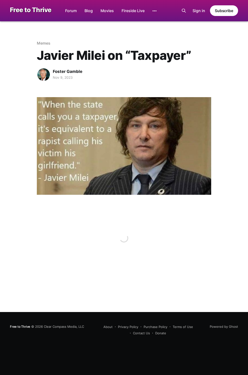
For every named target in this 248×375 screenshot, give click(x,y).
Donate (160, 333)
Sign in (199, 10)
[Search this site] (184, 11)
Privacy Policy (128, 327)
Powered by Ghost (224, 326)
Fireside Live (133, 10)
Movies (107, 10)
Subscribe (224, 10)
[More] (154, 11)
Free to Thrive (31, 10)
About (108, 327)
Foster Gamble (67, 71)
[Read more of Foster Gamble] (43, 74)
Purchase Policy (155, 327)
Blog (89, 10)
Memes (43, 43)
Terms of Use (183, 327)
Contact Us (141, 333)
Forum (71, 10)
